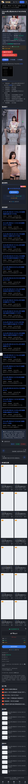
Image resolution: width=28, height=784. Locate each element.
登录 (23, 2)
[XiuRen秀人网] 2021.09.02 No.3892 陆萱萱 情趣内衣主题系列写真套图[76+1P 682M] (14, 334)
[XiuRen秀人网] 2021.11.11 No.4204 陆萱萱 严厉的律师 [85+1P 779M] (14, 356)
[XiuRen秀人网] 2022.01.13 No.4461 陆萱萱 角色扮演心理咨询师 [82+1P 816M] (14, 290)
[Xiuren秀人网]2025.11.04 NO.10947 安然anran (16, 727)
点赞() (23, 444)
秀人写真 (15, 5)
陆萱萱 (19, 5)
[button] (1, 354)
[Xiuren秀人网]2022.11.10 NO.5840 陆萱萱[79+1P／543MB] (13, 224)
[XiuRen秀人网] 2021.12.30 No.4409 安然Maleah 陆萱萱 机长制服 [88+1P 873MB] (13, 323)
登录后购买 (14, 192)
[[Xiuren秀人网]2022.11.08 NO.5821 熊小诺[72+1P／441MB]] (7, 474)
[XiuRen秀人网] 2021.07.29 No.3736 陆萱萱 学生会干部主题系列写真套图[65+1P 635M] (14, 257)
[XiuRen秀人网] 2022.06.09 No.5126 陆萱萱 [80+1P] (14, 389)
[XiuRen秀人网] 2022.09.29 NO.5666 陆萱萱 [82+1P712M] (14, 279)
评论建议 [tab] (20, 59)
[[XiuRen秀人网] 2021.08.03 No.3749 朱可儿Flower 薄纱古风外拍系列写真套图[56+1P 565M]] (7, 609)
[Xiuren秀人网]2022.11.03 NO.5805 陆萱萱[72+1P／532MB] (13, 400)
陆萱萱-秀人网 (7, 441)
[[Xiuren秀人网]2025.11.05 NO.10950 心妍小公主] (4, 718)
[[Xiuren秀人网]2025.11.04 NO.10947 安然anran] (4, 728)
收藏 (18, 444)
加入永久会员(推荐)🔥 (10, 55)
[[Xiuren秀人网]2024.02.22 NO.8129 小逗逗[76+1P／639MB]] (7, 582)
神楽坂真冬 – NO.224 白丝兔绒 (11, 701)
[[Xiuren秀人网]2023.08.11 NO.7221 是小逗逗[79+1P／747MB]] (20, 474)
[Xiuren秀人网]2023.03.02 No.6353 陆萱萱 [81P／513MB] (13, 268)
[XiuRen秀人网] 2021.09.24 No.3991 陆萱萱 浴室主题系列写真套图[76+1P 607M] (14, 312)
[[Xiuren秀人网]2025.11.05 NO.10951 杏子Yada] (4, 713)
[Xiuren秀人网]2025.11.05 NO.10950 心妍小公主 (16, 717)
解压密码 (6, 73)
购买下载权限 (8, 52)
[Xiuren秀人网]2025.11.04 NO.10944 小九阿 (16, 737)
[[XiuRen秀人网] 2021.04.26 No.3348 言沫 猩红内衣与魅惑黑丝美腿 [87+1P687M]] (20, 555)
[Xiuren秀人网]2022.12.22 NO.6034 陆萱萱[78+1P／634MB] (13, 378)
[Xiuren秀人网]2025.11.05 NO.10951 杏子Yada (16, 713)
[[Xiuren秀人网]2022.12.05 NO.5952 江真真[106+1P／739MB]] (20, 582)
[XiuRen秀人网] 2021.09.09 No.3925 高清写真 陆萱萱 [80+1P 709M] (14, 301)
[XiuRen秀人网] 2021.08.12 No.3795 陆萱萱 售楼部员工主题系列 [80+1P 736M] (14, 235)
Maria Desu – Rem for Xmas (11, 695)
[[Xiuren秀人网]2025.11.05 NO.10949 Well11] (4, 723)
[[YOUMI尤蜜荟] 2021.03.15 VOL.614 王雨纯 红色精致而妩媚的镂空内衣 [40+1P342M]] (20, 528)
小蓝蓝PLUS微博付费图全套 (10, 689)
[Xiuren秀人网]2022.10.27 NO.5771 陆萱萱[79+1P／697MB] (13, 367)
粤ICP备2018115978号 (14, 779)
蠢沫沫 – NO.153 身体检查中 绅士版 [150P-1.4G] (15, 692)
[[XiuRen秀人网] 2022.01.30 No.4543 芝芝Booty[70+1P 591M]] (7, 501)
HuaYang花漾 (5, 566)
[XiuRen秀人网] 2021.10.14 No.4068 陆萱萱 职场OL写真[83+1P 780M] (14, 246)
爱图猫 (15, 777)
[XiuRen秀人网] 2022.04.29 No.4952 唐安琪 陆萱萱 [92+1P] (14, 345)
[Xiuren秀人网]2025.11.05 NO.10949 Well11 (17, 722)
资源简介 (6, 70)
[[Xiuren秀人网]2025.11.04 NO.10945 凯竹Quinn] (4, 732)
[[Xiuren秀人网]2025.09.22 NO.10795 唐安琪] (20, 501)
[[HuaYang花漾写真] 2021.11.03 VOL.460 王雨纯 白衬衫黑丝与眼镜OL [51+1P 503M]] (7, 555)
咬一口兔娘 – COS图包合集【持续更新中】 (14, 698)
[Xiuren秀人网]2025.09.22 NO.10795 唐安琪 (20, 514)
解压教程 (20, 39)
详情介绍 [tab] (6, 59)
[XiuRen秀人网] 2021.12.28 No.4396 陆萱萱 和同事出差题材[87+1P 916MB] (14, 411)
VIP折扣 (14, 637)
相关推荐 (6, 75)
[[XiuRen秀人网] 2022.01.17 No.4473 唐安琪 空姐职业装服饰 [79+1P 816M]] (7, 528)
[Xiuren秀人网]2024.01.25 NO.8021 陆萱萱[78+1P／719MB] (13, 422)
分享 (13, 444)
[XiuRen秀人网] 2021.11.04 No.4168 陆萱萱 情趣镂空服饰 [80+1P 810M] (14, 213)
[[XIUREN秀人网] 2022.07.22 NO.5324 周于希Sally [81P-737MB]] (20, 609)
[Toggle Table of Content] (10, 68)
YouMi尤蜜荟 (18, 539)
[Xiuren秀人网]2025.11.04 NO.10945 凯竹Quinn (16, 732)
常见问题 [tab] (13, 59)
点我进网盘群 (10, 43)
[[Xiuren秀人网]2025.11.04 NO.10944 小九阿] (4, 737)
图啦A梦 (9, 5)
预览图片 (6, 71)
